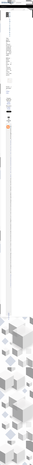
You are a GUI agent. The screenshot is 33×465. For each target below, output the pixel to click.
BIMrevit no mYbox (9, 24)
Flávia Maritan (9, 103)
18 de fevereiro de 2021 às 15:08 (10, 158)
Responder (10, 281)
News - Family (9, 108)
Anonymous (10, 132)
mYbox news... (7, 92)
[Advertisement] (19, 36)
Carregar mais (8, 316)
